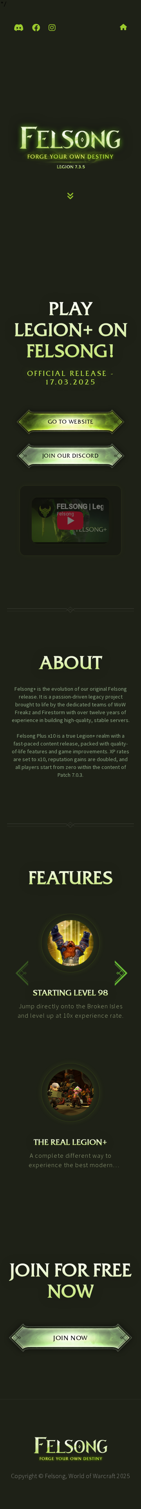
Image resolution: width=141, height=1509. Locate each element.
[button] (120, 968)
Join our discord (70, 456)
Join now (70, 1338)
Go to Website (71, 422)
